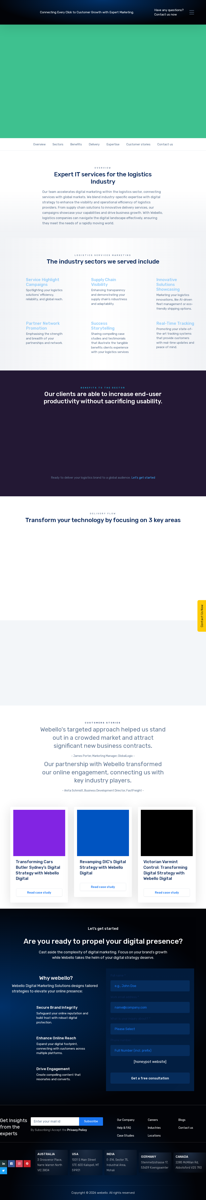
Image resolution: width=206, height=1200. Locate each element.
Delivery (94, 144)
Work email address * (124, 997)
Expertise (112, 144)
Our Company (126, 1120)
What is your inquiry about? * (130, 1018)
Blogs (181, 1120)
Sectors (58, 144)
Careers (153, 1120)
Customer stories (138, 144)
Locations (154, 1135)
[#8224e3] (39, 833)
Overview (39, 144)
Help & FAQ (124, 1128)
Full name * (118, 975)
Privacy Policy (77, 1130)
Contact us (165, 144)
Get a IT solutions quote (98, 112)
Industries (154, 1128)
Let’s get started (143, 477)
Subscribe (91, 1121)
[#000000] (167, 833)
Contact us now (165, 14)
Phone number (120, 1040)
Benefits (76, 144)
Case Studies (125, 1135)
